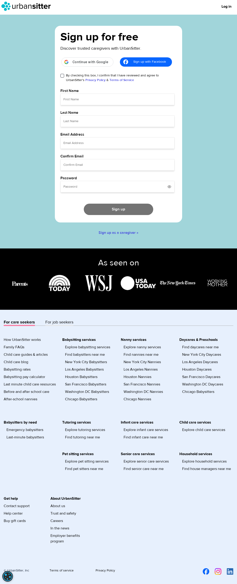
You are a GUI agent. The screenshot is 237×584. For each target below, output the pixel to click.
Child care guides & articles (26, 354)
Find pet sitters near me (84, 469)
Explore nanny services (142, 347)
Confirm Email (72, 156)
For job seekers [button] (59, 322)
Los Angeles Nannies (141, 369)
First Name (69, 90)
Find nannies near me (141, 354)
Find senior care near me (144, 469)
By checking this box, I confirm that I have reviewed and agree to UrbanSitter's (112, 77)
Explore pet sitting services (87, 461)
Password (68, 178)
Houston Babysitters (81, 377)
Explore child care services (203, 429)
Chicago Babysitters (81, 399)
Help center (13, 513)
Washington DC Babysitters (87, 391)
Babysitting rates (17, 369)
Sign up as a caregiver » (118, 232)
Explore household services (204, 461)
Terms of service (62, 570)
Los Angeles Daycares (200, 362)
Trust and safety (63, 513)
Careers (56, 521)
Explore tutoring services (85, 429)
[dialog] (7, 576)
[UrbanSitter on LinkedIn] (227, 571)
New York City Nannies (142, 362)
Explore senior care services (146, 461)
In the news (59, 528)
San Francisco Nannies (142, 384)
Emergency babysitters (24, 429)
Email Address (72, 134)
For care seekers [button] (19, 322)
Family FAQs (14, 347)
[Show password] (169, 186)
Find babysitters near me (85, 354)
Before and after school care (26, 391)
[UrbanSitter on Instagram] (215, 571)
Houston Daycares (197, 369)
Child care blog (16, 362)
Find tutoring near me (82, 437)
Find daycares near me (200, 347)
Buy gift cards (15, 521)
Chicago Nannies (137, 399)
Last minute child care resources (30, 384)
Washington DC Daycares (202, 384)
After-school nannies (20, 399)
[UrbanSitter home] (27, 6)
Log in (226, 6)
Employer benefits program (65, 538)
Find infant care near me (143, 437)
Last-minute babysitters (25, 437)
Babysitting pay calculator (24, 377)
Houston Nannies (137, 377)
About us (57, 506)
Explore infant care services (146, 429)
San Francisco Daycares (201, 377)
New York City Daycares (201, 354)
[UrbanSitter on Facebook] (203, 571)
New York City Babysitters (86, 362)
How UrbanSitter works (22, 339)
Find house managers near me (206, 469)
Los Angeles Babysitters (84, 369)
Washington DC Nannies (143, 391)
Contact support (17, 506)
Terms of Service (121, 80)
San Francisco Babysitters (85, 384)
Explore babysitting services (87, 347)
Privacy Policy (95, 80)
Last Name (69, 112)
